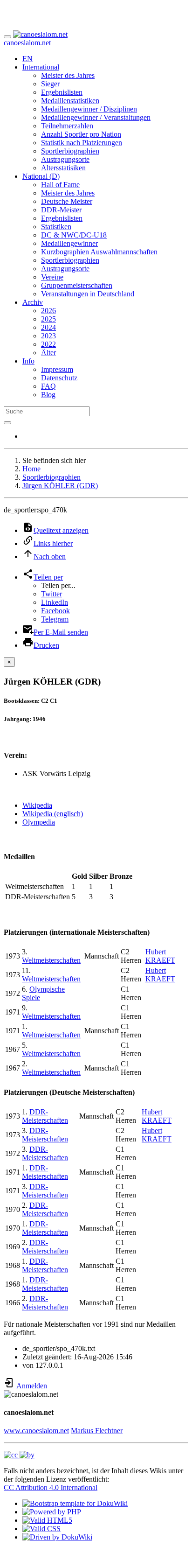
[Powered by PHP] (51, 1512)
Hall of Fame (60, 185)
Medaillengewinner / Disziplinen (89, 109)
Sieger (50, 84)
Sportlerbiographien (70, 151)
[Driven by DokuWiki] (57, 1537)
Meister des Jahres (68, 75)
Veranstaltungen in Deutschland (87, 294)
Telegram (55, 619)
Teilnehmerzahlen (67, 126)
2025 (48, 319)
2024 (48, 327)
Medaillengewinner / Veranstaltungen (96, 117)
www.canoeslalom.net (36, 1431)
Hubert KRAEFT (160, 956)
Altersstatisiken (63, 168)
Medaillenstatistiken (70, 101)
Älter (48, 353)
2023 (48, 336)
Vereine (52, 277)
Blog (48, 395)
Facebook (55, 611)
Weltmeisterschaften (51, 960)
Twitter (51, 594)
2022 (48, 344)
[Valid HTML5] (47, 1520)
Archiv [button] (32, 302)
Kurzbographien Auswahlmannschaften (99, 252)
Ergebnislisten (61, 92)
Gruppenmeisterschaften (76, 285)
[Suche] (7, 422)
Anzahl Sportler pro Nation (81, 134)
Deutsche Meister (66, 201)
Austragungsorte (65, 159)
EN (27, 59)
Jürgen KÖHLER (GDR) (60, 486)
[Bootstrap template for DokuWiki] (75, 1503)
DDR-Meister (61, 210)
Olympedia (38, 822)
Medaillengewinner (69, 243)
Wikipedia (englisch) (52, 814)
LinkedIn (54, 602)
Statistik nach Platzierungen (81, 143)
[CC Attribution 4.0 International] (19, 1455)
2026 (48, 311)
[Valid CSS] (41, 1529)
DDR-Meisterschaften (45, 1116)
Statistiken (56, 227)
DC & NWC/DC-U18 (74, 235)
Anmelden (31, 1386)
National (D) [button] (41, 176)
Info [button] (28, 361)
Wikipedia (37, 805)
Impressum (57, 369)
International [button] (40, 67)
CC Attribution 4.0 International (50, 1487)
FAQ (48, 386)
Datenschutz (59, 378)
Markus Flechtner (97, 1431)
